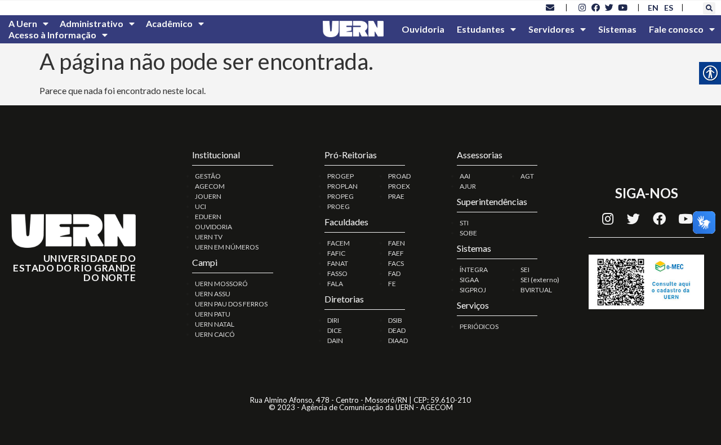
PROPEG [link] (340, 196)
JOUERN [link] (208, 196)
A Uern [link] (22, 23)
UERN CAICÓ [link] (215, 334)
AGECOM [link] (210, 186)
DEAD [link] (397, 330)
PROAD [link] (399, 176)
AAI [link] (465, 176)
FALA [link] (335, 283)
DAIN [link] (335, 340)
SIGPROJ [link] (473, 290)
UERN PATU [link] (212, 314)
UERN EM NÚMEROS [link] (227, 247)
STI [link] (464, 223)
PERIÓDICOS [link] (479, 326)
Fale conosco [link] (676, 29)
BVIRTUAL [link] (536, 290)
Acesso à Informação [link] (52, 34)
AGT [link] (527, 176)
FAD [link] (394, 273)
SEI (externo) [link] (539, 279)
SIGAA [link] (469, 279)
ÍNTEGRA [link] (474, 269)
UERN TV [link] (208, 237)
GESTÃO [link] (208, 176)
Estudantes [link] (481, 29)
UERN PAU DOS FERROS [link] (231, 304)
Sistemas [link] (617, 29)
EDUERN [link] (208, 216)
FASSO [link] (337, 273)
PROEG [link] (338, 206)
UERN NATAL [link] (214, 324)
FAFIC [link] (336, 253)
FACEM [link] (338, 243)
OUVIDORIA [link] (213, 226)
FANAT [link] (337, 263)
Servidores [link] (551, 29)
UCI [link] (200, 206)
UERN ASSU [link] (212, 294)
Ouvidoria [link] (423, 29)
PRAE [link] (396, 196)
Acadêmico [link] (169, 23)
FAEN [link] (396, 243)
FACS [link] (396, 263)
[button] (709, 8)
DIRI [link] (333, 320)
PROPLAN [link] (342, 186)
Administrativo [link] (91, 23)
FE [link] (392, 283)
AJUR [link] (468, 186)
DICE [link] (334, 330)
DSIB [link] (395, 320)
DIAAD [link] (398, 340)
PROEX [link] (399, 186)
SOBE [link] (468, 233)
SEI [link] (524, 269)
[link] (550, 7)
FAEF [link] (396, 253)
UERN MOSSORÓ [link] (221, 283)
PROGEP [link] (340, 176)
